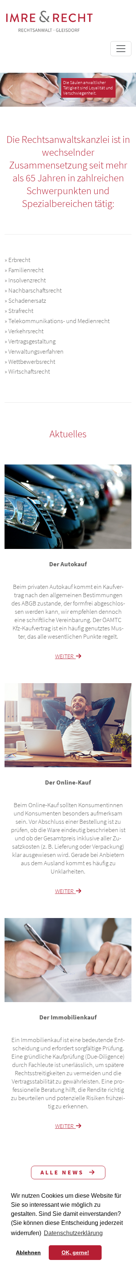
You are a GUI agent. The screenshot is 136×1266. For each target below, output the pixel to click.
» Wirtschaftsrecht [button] (27, 372)
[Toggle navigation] (120, 48)
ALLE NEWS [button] (64, 1172)
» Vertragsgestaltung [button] (30, 341)
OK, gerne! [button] (75, 1252)
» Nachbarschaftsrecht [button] (33, 291)
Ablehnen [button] (28, 1252)
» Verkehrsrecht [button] (24, 331)
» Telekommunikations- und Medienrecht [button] (57, 321)
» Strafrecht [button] (19, 311)
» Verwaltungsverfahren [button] (34, 352)
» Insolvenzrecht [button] (25, 280)
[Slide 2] (72, 101)
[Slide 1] (64, 101)
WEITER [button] (65, 656)
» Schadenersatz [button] (25, 301)
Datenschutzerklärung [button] (73, 1233)
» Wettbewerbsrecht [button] (30, 362)
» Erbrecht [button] (17, 260)
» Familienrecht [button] (24, 270)
